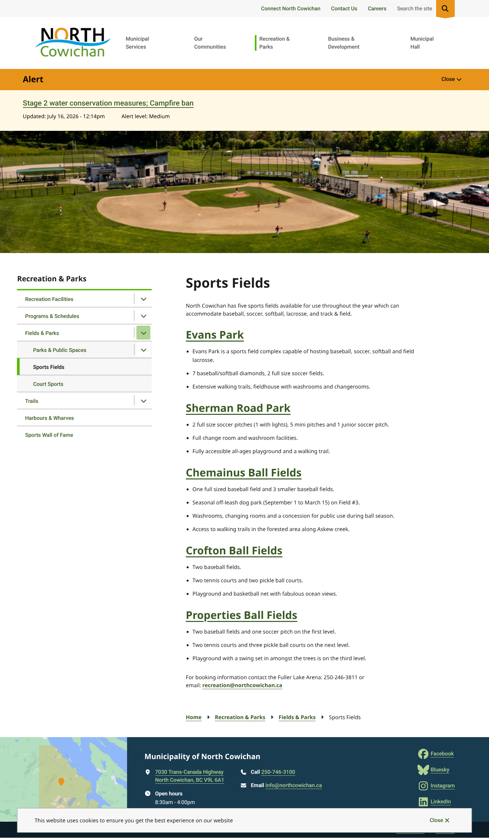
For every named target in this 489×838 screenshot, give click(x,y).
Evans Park (215, 335)
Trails (31, 401)
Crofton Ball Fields (234, 550)
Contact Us (344, 8)
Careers (377, 8)
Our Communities (210, 43)
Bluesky (439, 769)
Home (194, 717)
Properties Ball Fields (241, 615)
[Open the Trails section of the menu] (143, 401)
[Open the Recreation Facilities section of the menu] (143, 299)
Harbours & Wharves (49, 418)
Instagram (442, 785)
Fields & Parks (42, 333)
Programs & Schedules (52, 316)
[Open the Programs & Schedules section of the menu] (143, 316)
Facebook (442, 753)
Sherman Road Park (238, 408)
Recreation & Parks (274, 43)
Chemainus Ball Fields (244, 472)
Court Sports (48, 384)
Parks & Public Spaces (59, 350)
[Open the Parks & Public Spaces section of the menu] (143, 350)
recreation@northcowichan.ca (242, 685)
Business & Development (343, 43)
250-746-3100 (278, 772)
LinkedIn (440, 801)
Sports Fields (48, 367)
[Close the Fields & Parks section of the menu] (143, 333)
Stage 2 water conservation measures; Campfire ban (108, 103)
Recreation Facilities (49, 299)
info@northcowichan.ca (293, 785)
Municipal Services (137, 43)
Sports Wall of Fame (49, 435)
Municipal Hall (422, 43)
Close (436, 820)
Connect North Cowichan (290, 8)
